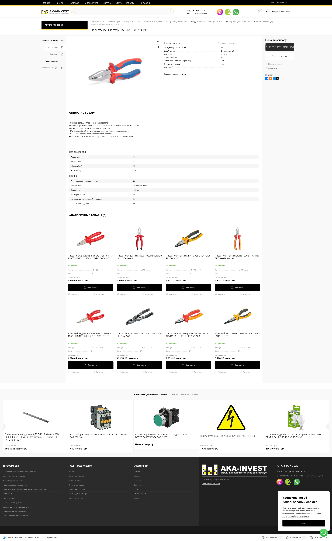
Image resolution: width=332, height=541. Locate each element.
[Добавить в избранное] (158, 41)
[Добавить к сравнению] (158, 46)
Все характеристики (226, 43)
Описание (54, 54)
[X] (277, 78)
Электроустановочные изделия (15, 511)
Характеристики (51, 61)
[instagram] (221, 12)
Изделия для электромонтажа (14, 476)
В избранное (75, 294)
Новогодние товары (76, 476)
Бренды (60, 3)
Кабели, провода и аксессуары (15, 485)
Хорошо (303, 523)
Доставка (74, 3)
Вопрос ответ (91, 3)
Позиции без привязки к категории (16, 516)
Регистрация (281, 3)
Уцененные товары (75, 498)
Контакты (144, 3)
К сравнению (100, 294)
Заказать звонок (200, 13)
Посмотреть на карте (211, 484)
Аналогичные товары (49, 68)
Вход (272, 3)
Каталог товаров (54, 24)
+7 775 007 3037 (201, 10)
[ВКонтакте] (266, 78)
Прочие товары (9, 498)
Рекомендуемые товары (78, 494)
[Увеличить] (115, 71)
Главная (46, 3)
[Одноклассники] (270, 78)
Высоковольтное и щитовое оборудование (19, 472)
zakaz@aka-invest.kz (294, 471)
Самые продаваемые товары (150, 394)
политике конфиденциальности (295, 516)
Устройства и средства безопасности (17, 507)
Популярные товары (76, 485)
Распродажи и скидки (76, 489)
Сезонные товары (75, 481)
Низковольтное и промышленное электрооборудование (24, 489)
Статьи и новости (124, 3)
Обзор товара (52, 47)
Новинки (71, 472)
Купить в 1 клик (281, 56)
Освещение (7, 494)
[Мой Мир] (274, 78)
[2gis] (229, 12)
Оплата (107, 3)
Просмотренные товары (184, 394)
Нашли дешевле (275, 64)
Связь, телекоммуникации (13, 503)
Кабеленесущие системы (13, 481)
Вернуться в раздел (50, 40)
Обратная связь (14, 537)
